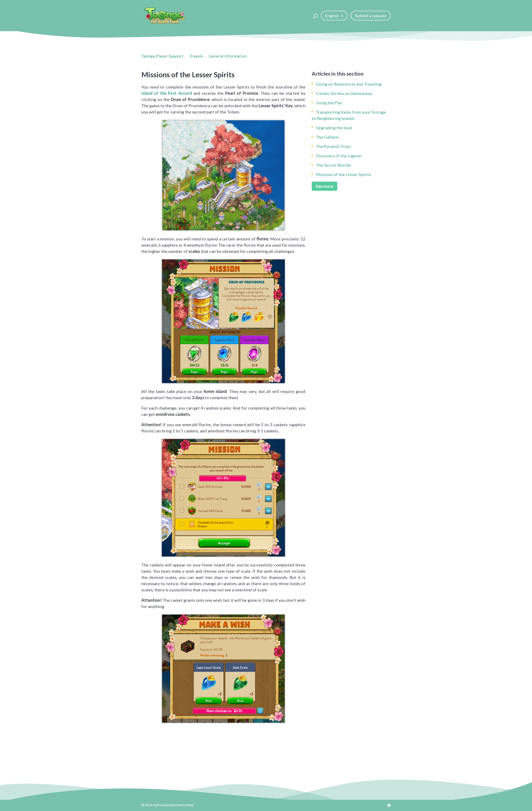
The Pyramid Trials (333, 146)
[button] (315, 15)
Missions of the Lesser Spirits (343, 174)
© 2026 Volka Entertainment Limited (167, 805)
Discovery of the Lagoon (339, 155)
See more (324, 186)
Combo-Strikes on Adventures (344, 93)
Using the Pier (329, 102)
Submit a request (371, 15)
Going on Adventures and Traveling (349, 83)
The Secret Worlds (333, 164)
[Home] (165, 15)
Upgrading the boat (334, 127)
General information (228, 55)
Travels (196, 55)
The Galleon (327, 136)
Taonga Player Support (162, 55)
